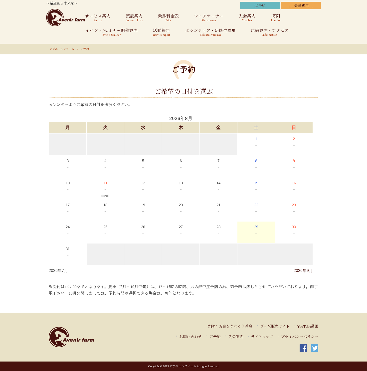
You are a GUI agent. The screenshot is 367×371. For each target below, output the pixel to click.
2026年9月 (303, 270)
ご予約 (215, 336)
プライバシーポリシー (299, 336)
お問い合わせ (190, 336)
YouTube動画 (307, 326)
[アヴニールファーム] (86, 337)
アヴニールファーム (61, 49)
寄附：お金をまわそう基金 (229, 326)
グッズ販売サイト (275, 326)
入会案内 (235, 336)
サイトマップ (262, 336)
